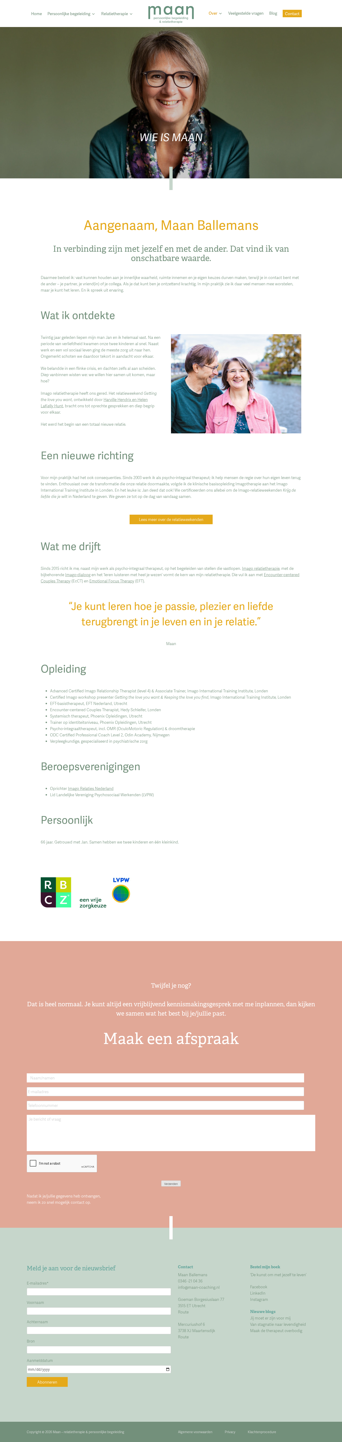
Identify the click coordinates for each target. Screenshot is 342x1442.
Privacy (230, 1432)
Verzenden (171, 1184)
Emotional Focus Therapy (111, 581)
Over (213, 13)
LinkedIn (257, 1293)
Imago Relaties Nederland (91, 788)
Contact (292, 13)
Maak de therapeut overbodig (276, 1330)
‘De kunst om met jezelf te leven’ (278, 1274)
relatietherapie (74, 1432)
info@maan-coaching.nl (199, 1287)
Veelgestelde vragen (246, 13)
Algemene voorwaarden (195, 1432)
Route (183, 1312)
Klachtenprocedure (262, 1432)
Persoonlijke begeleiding (68, 13)
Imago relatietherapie (260, 568)
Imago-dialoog (78, 574)
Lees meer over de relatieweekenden (171, 519)
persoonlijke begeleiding (106, 1432)
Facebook (258, 1286)
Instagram (259, 1299)
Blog (273, 13)
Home (36, 13)
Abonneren (47, 1382)
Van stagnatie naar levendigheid (278, 1324)
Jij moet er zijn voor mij (270, 1318)
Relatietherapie (114, 13)
